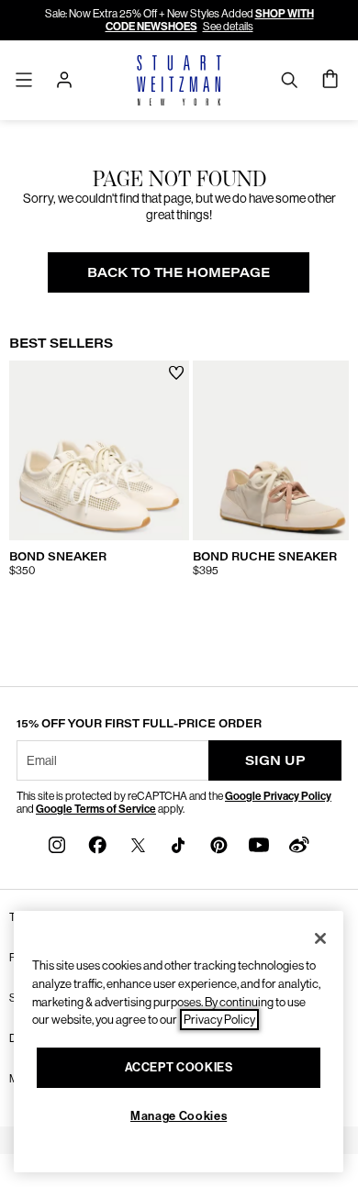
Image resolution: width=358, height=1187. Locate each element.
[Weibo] (299, 843)
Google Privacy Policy (278, 796)
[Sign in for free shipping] (64, 79)
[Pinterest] (218, 843)
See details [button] (228, 26)
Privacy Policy (219, 1019)
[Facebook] (97, 843)
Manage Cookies (178, 1116)
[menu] (24, 79)
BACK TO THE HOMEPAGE (178, 272)
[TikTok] (178, 843)
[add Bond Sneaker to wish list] (176, 373)
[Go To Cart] (330, 80)
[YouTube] (259, 843)
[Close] (320, 938)
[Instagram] (57, 843)
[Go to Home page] (179, 80)
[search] (289, 79)
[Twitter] (137, 843)
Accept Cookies (179, 1067)
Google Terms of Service (96, 809)
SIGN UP (275, 760)
